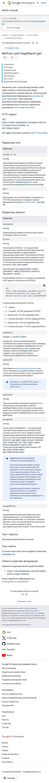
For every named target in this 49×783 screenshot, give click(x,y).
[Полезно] (33, 43)
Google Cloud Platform (10, 754)
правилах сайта (39, 615)
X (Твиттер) (6, 724)
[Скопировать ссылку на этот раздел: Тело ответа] (18, 546)
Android (5, 743)
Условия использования (11, 684)
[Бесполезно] (37, 43)
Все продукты (7, 762)
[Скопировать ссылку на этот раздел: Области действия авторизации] (40, 561)
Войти (43, 3)
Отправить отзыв (12, 48)
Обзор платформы (9, 668)
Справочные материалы (14, 38)
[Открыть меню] (3, 3)
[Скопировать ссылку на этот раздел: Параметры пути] (23, 142)
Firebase (5, 750)
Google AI (5, 758)
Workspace (28, 3)
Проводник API (8, 705)
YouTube (5, 727)
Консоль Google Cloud (10, 702)
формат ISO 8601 (29, 202)
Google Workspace (17, 35)
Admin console (10, 10)
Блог (4, 716)
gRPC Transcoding (39, 133)
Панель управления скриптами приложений (19, 698)
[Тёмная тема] (44, 285)
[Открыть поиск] (38, 2)
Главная (5, 35)
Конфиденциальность (32, 772)
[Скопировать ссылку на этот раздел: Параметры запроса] (27, 212)
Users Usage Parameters (24, 107)
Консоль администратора (12, 694)
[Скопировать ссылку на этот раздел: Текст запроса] (20, 534)
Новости (5, 720)
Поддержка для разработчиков (14, 680)
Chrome (5, 747)
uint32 (16, 337)
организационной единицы (26, 368)
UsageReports (8, 554)
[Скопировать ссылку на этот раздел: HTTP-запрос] (19, 114)
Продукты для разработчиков (13, 672)
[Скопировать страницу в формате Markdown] (12, 57)
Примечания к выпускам (11, 676)
